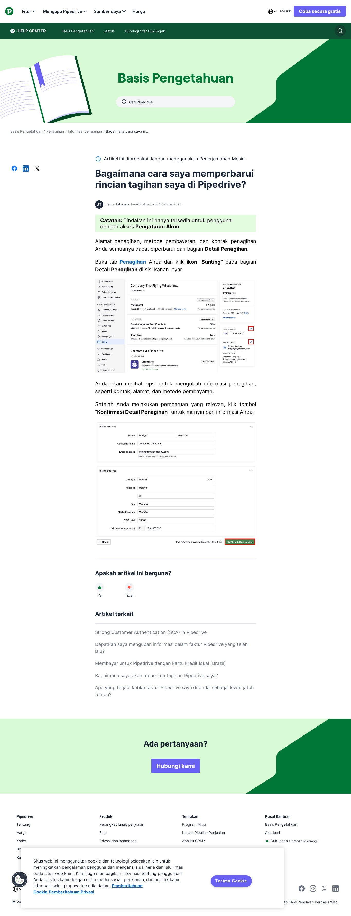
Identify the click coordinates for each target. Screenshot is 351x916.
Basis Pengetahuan (26, 131)
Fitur (26, 11)
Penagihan (55, 131)
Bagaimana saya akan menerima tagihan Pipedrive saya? (156, 675)
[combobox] (272, 11)
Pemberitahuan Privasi (71, 891)
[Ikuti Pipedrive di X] (324, 890)
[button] (20, 879)
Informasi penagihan (85, 131)
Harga (139, 11)
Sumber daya (107, 11)
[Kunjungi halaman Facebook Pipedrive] (302, 890)
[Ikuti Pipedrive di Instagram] (313, 890)
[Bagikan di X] (37, 169)
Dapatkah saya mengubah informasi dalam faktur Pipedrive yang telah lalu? (171, 648)
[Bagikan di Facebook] (14, 169)
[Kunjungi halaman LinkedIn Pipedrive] (335, 889)
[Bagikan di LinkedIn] (26, 169)
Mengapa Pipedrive (62, 11)
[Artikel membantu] (99, 587)
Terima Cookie (231, 880)
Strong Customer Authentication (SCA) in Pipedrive (151, 632)
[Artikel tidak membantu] (129, 587)
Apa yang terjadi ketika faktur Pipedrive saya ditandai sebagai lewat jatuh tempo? (174, 691)
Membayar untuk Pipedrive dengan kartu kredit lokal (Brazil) (160, 663)
